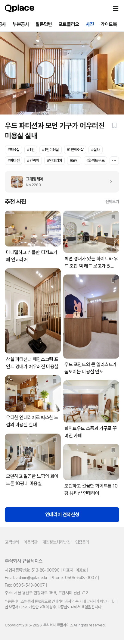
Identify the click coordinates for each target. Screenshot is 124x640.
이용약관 (30, 542)
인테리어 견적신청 (62, 514)
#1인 (30, 149)
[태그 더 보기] (114, 160)
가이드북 (109, 24)
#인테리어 (54, 160)
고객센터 (12, 542)
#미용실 (13, 149)
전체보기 (112, 201)
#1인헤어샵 (75, 149)
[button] (115, 8)
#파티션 (13, 160)
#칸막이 (33, 160)
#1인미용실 (50, 149)
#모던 (74, 160)
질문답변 (44, 24)
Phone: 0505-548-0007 (74, 577)
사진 (90, 24)
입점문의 (82, 542)
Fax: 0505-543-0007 (25, 585)
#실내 (95, 149)
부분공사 (21, 24)
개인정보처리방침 (56, 542)
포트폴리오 (69, 24)
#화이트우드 (95, 160)
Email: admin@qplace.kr (26, 577)
